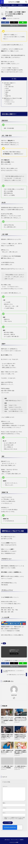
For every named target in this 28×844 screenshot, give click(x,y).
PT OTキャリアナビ (9, 102)
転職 (4, 18)
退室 (6, 94)
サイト (4, 812)
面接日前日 (7, 84)
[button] (5, 22)
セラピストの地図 (14, 2)
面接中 (6, 92)
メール (4, 807)
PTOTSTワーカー (9, 100)
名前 (4, 803)
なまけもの (14, 695)
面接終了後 (7, 96)
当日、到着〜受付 (9, 86)
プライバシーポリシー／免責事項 (17, 839)
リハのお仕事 (8, 104)
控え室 (6, 88)
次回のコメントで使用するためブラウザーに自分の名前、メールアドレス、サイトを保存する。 (14, 818)
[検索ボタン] (26, 2)
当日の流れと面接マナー (10, 83)
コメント (5, 786)
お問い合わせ (7, 839)
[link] (14, 698)
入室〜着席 (7, 90)
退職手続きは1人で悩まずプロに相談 (13, 98)
